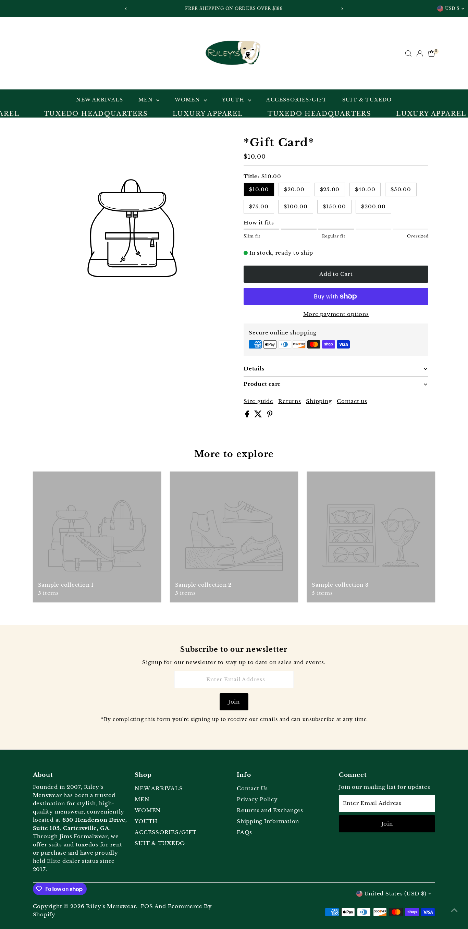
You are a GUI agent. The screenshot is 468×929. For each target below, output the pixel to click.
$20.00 (294, 189)
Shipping (319, 401)
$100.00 (295, 206)
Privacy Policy (257, 799)
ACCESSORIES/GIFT (296, 100)
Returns (289, 401)
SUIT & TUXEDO (367, 100)
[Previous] (126, 8)
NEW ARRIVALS (99, 100)
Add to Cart (336, 274)
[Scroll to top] (454, 910)
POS (147, 906)
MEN (146, 100)
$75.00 (259, 206)
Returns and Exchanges (270, 810)
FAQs (244, 832)
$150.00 (334, 206)
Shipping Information (268, 821)
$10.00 (259, 189)
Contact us (352, 401)
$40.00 (365, 189)
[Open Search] (408, 53)
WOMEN (188, 100)
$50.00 (401, 189)
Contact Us (252, 788)
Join (234, 701)
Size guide (258, 401)
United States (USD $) (395, 893)
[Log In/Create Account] (420, 53)
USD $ (452, 8)
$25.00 (330, 189)
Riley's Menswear (111, 906)
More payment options (336, 314)
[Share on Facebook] (248, 415)
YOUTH (234, 100)
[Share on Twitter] (259, 415)
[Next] (342, 8)
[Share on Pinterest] (270, 415)
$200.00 (373, 206)
